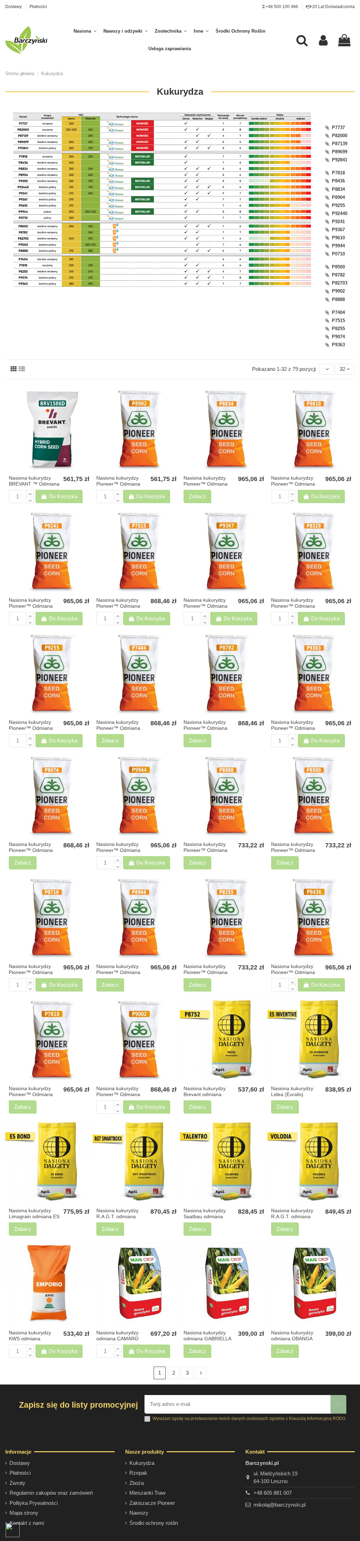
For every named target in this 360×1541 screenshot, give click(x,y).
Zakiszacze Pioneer (152, 1503)
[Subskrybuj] (338, 1404)
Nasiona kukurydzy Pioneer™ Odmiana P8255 (205, 972)
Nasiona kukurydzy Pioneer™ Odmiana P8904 (118, 972)
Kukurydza (141, 1463)
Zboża (136, 1483)
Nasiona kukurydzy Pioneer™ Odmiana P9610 (293, 484)
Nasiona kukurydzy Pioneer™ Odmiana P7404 (118, 728)
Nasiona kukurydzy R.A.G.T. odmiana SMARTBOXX (117, 1216)
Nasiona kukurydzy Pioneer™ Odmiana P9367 (205, 606)
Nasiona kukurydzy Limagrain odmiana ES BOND (34, 1216)
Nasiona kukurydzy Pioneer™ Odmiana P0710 (31, 972)
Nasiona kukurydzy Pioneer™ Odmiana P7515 (118, 606)
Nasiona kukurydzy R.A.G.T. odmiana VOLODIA (292, 1216)
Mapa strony (23, 1513)
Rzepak (138, 1473)
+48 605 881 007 (272, 1493)
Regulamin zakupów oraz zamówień (51, 1493)
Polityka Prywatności (33, 1503)
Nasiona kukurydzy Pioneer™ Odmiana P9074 (31, 850)
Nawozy (138, 1513)
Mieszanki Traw (147, 1493)
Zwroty (17, 1483)
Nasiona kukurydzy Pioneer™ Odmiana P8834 (205, 484)
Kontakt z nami (26, 1523)
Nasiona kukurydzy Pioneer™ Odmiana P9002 (118, 1094)
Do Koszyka (63, 496)
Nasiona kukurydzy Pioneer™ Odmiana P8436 (293, 972)
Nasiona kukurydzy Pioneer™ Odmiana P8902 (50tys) (118, 484)
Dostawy (14, 6)
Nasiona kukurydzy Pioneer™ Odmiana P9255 (31, 728)
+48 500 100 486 (281, 6)
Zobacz (197, 496)
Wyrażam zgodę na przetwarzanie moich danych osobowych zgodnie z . (249, 1418)
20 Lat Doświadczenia (333, 6)
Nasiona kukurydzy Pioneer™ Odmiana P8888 (205, 850)
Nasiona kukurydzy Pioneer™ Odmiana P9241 (31, 606)
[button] (85, 31)
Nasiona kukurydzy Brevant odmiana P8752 (205, 1094)
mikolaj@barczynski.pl (279, 1505)
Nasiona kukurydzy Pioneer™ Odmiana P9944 (118, 850)
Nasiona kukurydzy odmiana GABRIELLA (207, 1335)
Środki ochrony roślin (153, 1523)
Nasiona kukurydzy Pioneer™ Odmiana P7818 (31, 1094)
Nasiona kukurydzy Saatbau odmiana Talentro (205, 1216)
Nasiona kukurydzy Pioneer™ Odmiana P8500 (293, 850)
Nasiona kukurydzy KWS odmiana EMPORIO (30, 1338)
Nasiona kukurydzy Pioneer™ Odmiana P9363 (293, 728)
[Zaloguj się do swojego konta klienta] (323, 40)
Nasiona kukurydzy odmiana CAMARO (117, 1335)
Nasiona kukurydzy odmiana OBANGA (292, 1335)
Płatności (38, 6)
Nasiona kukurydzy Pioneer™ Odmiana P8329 (293, 606)
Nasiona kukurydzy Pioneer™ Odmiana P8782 (205, 728)
